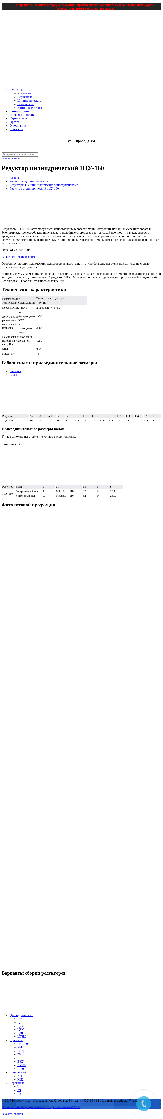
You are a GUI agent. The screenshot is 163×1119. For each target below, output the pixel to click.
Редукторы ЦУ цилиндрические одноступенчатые (44, 185)
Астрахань (81, 137)
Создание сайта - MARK (63, 1107)
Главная (15, 177)
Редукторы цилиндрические (29, 181)
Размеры (15, 371)
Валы (13, 374)
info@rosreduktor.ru (81, 150)
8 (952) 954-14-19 (81, 145)
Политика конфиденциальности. (24, 1107)
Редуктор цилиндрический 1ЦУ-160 (34, 188)
